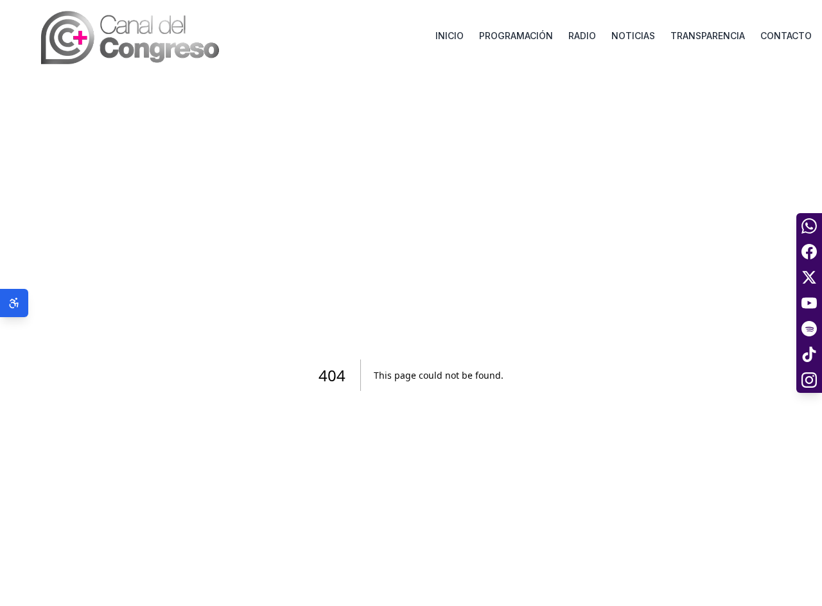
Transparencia (707, 35)
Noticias (633, 35)
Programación (516, 35)
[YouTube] (809, 303)
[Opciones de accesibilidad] (14, 303)
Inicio (449, 35)
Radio (582, 35)
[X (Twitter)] (809, 277)
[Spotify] (809, 329)
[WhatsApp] (809, 226)
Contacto (786, 35)
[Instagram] (809, 380)
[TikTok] (809, 354)
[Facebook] (809, 251)
